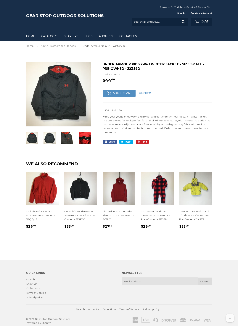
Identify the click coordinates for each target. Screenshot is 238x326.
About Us (106, 36)
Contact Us (128, 36)
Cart (204, 21)
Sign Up (205, 281)
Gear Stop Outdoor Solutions (65, 15)
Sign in (181, 13)
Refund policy (34, 297)
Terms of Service (36, 292)
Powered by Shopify (38, 322)
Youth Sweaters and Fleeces (58, 45)
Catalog (48, 36)
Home (30, 36)
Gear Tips (71, 36)
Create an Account (201, 13)
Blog (89, 36)
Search (30, 279)
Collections (33, 288)
